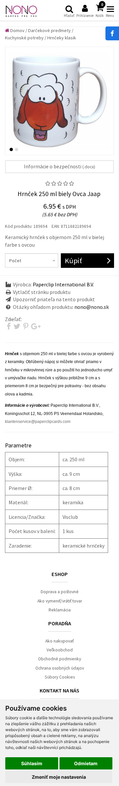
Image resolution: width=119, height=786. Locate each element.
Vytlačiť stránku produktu (41, 292)
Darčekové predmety (49, 30)
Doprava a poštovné (60, 592)
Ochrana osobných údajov (59, 668)
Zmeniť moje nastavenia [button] (59, 777)
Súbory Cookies (60, 677)
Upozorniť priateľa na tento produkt (54, 299)
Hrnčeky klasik (61, 38)
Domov (16, 30)
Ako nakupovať (59, 641)
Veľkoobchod (60, 650)
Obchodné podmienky (59, 659)
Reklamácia (60, 610)
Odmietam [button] (86, 763)
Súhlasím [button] (31, 763)
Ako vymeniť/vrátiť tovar (59, 601)
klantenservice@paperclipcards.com (37, 421)
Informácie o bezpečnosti (59, 166)
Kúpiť (73, 260)
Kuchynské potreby (24, 38)
